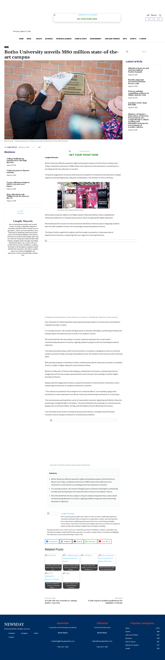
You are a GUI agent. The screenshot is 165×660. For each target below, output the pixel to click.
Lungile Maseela (12, 147)
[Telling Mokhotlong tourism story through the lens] (35, 161)
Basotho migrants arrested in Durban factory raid (136, 82)
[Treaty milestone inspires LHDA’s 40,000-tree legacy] (35, 185)
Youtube (11, 637)
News (6, 47)
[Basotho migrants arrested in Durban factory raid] (154, 82)
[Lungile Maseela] (23, 214)
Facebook (12, 633)
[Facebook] (147, 19)
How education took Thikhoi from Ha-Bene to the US (18, 196)
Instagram (24, 633)
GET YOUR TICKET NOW (87, 19)
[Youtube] (160, 19)
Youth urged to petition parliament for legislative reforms (105, 602)
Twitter (36, 633)
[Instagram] (151, 19)
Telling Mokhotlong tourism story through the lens (17, 161)
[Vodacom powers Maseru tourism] (35, 173)
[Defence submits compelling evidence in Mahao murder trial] (154, 94)
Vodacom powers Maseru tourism (18, 172)
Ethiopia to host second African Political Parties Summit (138, 70)
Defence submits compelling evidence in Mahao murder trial (138, 93)
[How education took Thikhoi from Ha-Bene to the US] (35, 197)
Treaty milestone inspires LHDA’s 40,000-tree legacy (18, 184)
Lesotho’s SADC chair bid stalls (137, 104)
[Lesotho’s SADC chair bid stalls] (154, 106)
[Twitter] (156, 19)
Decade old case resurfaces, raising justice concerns (61, 602)
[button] (160, 15)
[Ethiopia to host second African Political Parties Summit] (154, 71)
